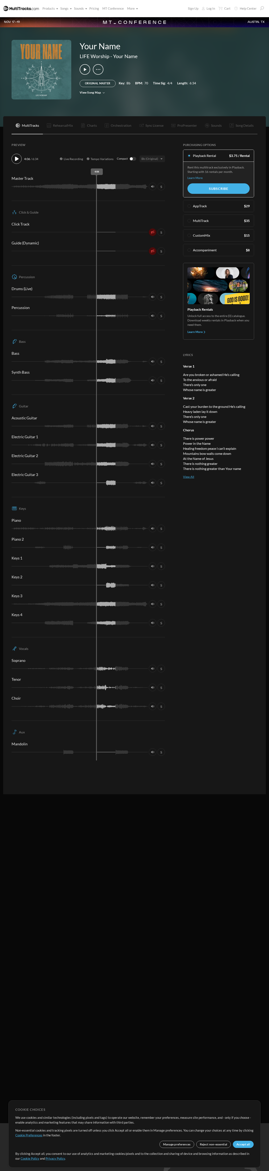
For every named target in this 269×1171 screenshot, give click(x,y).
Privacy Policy (55, 1158)
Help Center (248, 8)
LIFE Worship (94, 56)
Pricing (94, 8)
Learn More (195, 178)
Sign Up (193, 8)
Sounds (79, 8)
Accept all (243, 1144)
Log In (211, 8)
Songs (64, 8)
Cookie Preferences (28, 1135)
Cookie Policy (30, 1158)
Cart (227, 8)
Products (48, 8)
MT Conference (113, 8)
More (131, 8)
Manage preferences (177, 1144)
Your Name (125, 56)
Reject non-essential (213, 1144)
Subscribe (218, 188)
